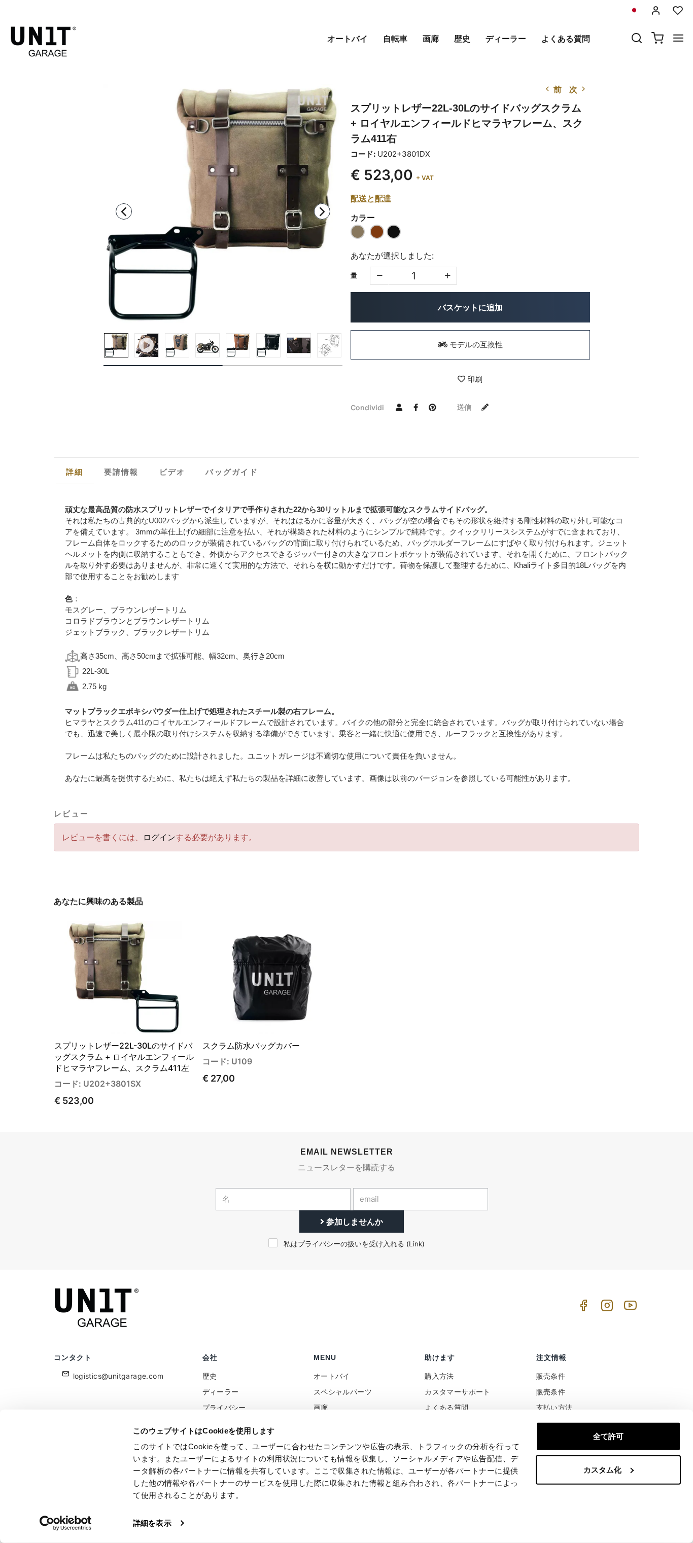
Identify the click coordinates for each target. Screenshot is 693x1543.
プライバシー (224, 1407)
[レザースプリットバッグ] (299, 345)
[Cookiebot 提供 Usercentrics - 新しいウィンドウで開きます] (65, 1523)
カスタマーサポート (458, 1391)
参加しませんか (353, 1221)
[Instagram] (605, 1308)
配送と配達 (371, 198)
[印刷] (158, 937)
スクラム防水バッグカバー (251, 1045)
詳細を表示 (152, 1523)
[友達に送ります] (399, 407)
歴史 (462, 38)
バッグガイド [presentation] (231, 472)
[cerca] (637, 39)
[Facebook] (582, 1308)
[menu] (678, 39)
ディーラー (506, 38)
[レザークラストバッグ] (329, 345)
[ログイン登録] (656, 10)
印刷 (473, 379)
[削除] (447, 275)
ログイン (159, 837)
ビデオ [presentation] (172, 472)
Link (415, 1244)
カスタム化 (602, 1469)
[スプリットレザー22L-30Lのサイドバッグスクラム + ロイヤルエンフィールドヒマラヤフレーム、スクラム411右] (223, 203)
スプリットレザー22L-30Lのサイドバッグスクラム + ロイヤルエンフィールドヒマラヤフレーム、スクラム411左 (124, 1056)
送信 (465, 407)
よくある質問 (565, 38)
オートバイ (347, 38)
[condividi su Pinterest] (432, 407)
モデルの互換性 (475, 344)
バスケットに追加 (470, 307)
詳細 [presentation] (75, 472)
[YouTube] (628, 1308)
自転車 (395, 38)
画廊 (431, 38)
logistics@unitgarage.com (118, 1376)
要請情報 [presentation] (121, 472)
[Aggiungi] (379, 275)
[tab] (75, 472)
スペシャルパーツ (343, 1391)
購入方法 (439, 1376)
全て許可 (608, 1436)
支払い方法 (554, 1407)
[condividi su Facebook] (415, 407)
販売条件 (551, 1376)
